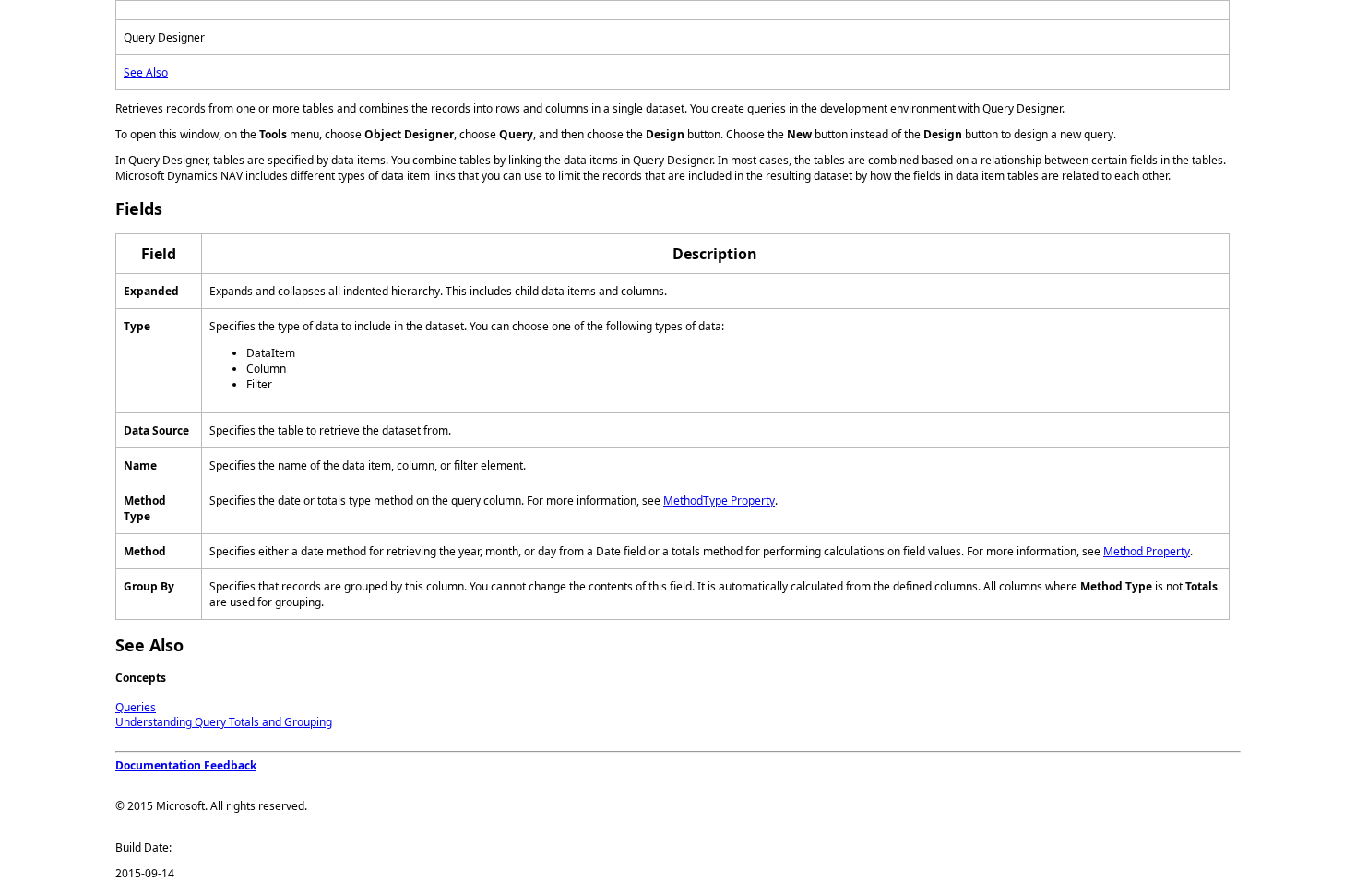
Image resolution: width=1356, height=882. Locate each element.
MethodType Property (719, 500)
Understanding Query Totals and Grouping (223, 722)
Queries (135, 707)
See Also (146, 72)
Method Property (1146, 551)
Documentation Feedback (185, 765)
